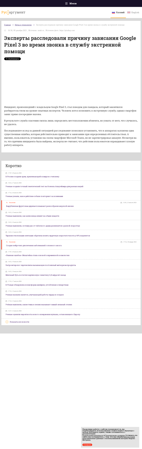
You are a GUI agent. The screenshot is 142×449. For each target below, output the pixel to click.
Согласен (87, 445)
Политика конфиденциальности (92, 435)
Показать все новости (19, 322)
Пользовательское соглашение (115, 435)
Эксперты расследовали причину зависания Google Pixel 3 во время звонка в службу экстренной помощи (80, 25)
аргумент (13, 12)
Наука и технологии (23, 25)
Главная (7, 25)
